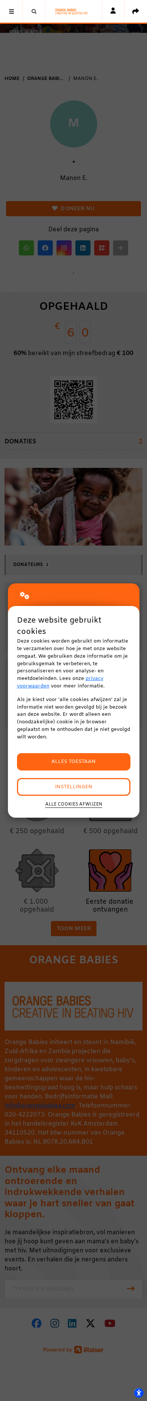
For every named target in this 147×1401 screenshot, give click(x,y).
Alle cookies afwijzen (73, 804)
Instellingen (73, 787)
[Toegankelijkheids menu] (138, 1392)
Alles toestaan (73, 761)
